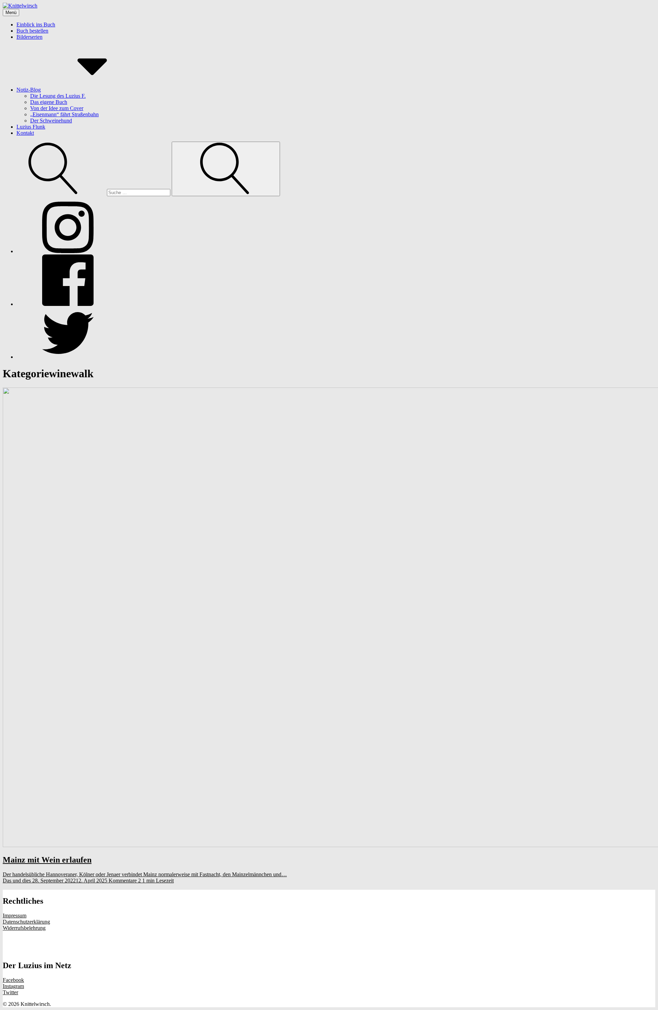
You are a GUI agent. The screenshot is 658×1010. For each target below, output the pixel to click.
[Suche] (87, 192)
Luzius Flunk (30, 127)
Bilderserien (29, 37)
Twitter (10, 992)
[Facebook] (67, 304)
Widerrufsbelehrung (24, 928)
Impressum (14, 915)
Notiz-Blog (28, 90)
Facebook (13, 980)
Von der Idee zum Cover (56, 108)
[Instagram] (67, 251)
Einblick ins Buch (35, 24)
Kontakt (25, 133)
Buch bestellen (32, 31)
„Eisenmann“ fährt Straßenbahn (64, 114)
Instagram (13, 986)
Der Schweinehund (51, 120)
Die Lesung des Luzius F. (58, 96)
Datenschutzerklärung (26, 922)
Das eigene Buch (48, 102)
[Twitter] (67, 357)
